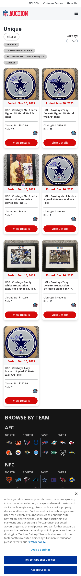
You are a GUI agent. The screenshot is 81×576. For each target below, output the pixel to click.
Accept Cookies (40, 569)
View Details (21, 142)
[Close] (76, 493)
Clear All (10, 62)
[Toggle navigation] (76, 13)
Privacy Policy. (37, 542)
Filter (10, 36)
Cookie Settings (41, 549)
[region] (40, 532)
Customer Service (53, 3)
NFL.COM (34, 3)
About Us (72, 3)
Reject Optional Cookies (40, 559)
